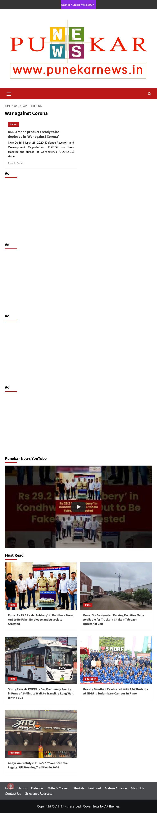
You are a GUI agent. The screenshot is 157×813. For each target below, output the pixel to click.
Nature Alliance (116, 788)
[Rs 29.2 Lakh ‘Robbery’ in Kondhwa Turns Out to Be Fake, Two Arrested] (78, 507)
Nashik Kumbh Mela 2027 (77, 4)
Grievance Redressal (39, 793)
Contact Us (13, 793)
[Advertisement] (78, 208)
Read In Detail (15, 163)
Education (90, 679)
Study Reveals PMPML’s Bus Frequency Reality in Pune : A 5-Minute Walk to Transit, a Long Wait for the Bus (41, 693)
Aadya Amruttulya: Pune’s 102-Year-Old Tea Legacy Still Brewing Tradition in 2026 (38, 765)
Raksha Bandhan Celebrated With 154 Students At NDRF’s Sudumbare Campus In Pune (115, 691)
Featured (15, 753)
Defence (37, 788)
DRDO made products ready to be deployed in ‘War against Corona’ (33, 134)
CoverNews (91, 806)
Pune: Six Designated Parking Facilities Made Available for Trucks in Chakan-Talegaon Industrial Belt (113, 619)
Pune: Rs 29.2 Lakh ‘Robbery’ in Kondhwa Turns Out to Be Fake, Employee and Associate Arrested (41, 619)
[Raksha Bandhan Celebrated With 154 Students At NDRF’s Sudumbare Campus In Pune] (116, 660)
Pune (12, 605)
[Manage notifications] (10, 786)
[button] (9, 93)
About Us (137, 788)
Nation (13, 124)
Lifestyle (78, 788)
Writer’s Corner (58, 788)
